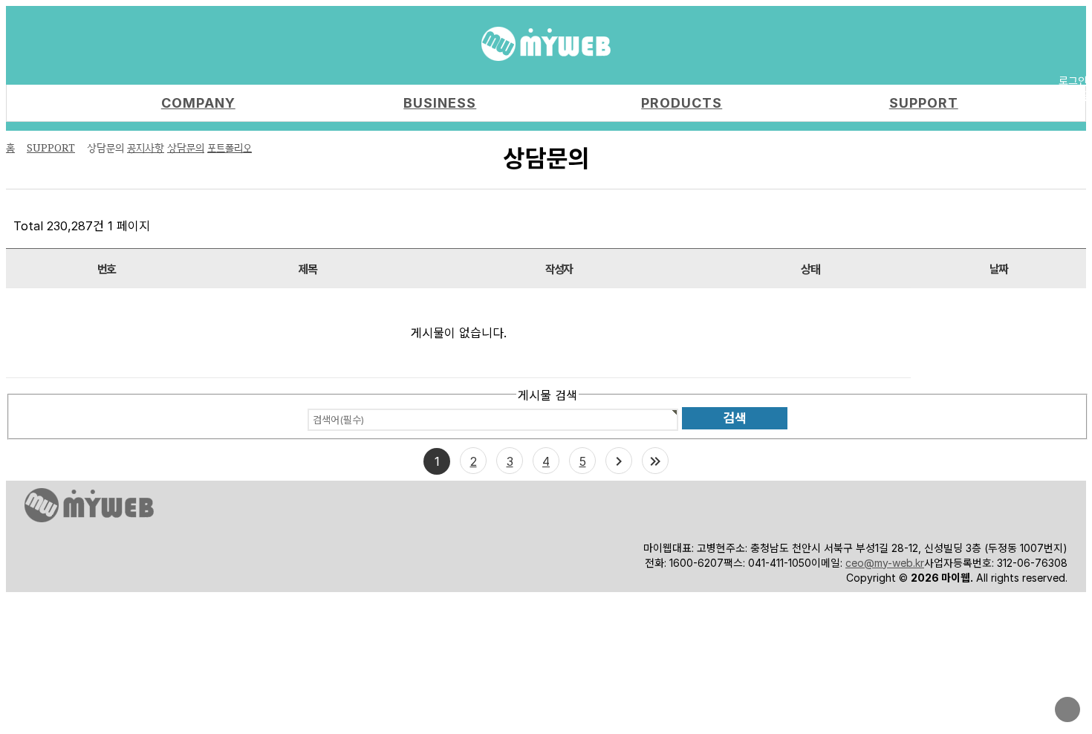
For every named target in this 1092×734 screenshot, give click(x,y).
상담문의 (185, 147)
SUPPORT (923, 103)
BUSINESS (439, 103)
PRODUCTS (681, 103)
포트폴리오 (229, 147)
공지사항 (145, 147)
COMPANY (198, 103)
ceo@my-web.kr (884, 562)
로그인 (1073, 80)
